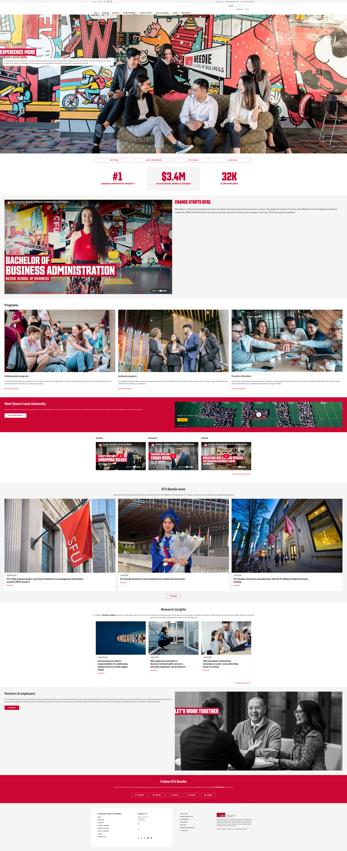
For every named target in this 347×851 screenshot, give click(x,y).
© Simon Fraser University (241, 829)
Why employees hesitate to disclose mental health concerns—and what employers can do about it (168, 663)
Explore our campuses (15, 415)
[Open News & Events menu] (192, 13)
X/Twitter (176, 795)
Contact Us (219, 1)
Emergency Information (187, 827)
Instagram (141, 795)
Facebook (193, 795)
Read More (9, 585)
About (96, 13)
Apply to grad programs (154, 160)
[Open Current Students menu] (153, 13)
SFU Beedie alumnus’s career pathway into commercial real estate (152, 578)
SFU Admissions (184, 819)
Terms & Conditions (221, 829)
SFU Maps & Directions (186, 816)
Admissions (105, 13)
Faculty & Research (162, 13)
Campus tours (232, 160)
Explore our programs (11, 389)
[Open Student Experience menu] (137, 13)
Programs (115, 13)
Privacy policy (230, 829)
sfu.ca (95, 1)
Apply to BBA (114, 160)
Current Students (146, 13)
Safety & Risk (184, 813)
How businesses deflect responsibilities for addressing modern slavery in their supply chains (113, 665)
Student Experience (129, 13)
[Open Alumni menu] (179, 13)
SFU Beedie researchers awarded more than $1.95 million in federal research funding (271, 580)
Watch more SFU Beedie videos (241, 474)
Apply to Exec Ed (193, 160)
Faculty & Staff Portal (247, 1)
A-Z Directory (184, 830)
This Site (240, 9)
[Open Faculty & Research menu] (170, 13)
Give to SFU (183, 825)
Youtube (159, 795)
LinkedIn (210, 795)
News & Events (186, 13)
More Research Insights (243, 683)
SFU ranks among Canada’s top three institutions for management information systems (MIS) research (44, 580)
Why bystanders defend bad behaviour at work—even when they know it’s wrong (220, 663)
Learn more (12, 708)
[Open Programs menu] (120, 13)
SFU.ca (247, 9)
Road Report (183, 822)
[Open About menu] (99, 13)
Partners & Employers (231, 1)
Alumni (175, 13)
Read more (173, 596)
